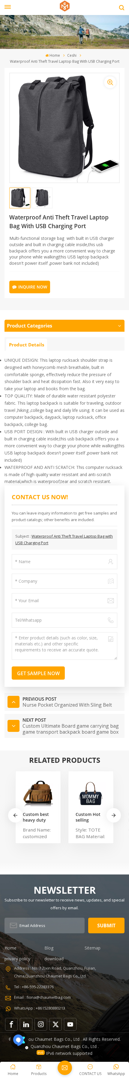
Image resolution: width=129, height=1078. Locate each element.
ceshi (71, 55)
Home (55, 55)
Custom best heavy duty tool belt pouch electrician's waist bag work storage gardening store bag (36, 817)
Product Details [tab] (26, 345)
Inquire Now (32, 287)
